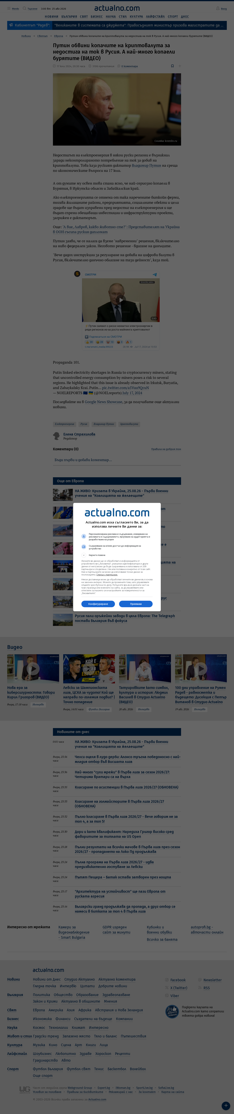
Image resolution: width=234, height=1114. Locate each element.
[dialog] (117, 557)
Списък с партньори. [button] (107, 574)
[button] (117, 555)
